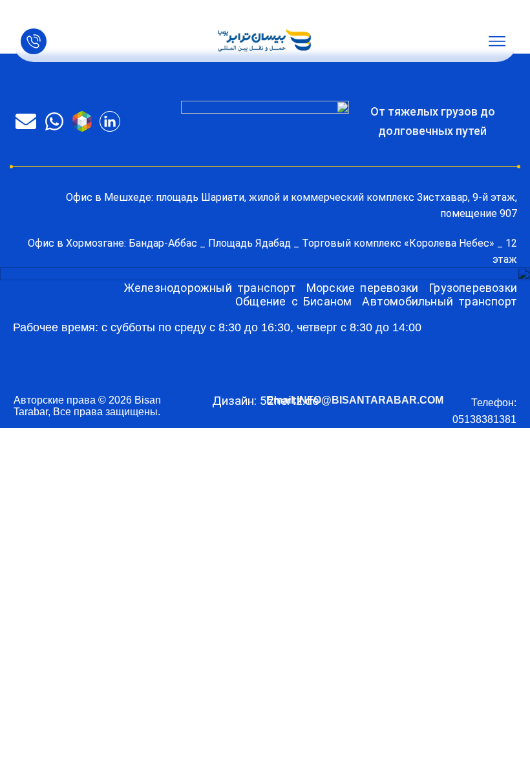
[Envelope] (26, 121)
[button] (496, 41)
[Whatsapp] (53, 121)
